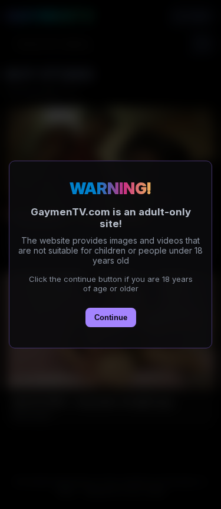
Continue (110, 317)
